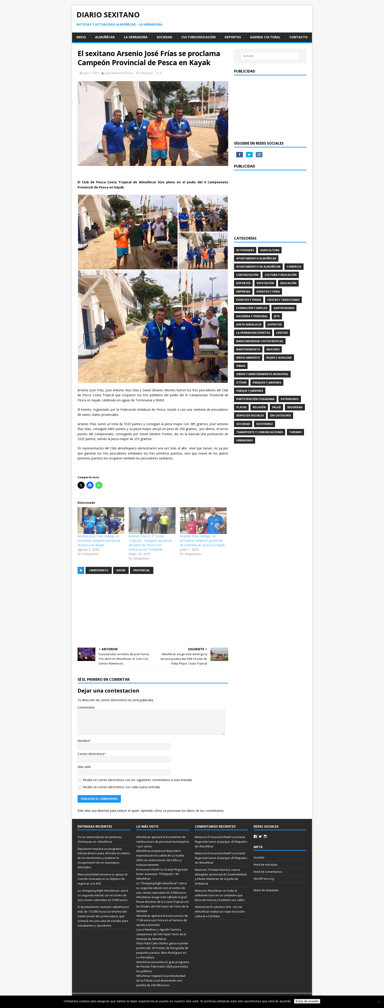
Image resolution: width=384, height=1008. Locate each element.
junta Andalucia (248, 324)
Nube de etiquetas (266, 890)
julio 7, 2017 (91, 73)
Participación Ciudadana (255, 399)
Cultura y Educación (281, 275)
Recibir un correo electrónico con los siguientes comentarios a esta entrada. (137, 780)
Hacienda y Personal (252, 316)
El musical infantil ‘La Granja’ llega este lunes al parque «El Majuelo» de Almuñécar (221, 841)
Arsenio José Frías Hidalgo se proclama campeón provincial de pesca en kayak (99, 540)
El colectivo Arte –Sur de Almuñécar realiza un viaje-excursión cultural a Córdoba (220, 911)
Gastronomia (284, 308)
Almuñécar (105, 37)
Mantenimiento (248, 349)
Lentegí (282, 333)
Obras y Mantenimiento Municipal (262, 374)
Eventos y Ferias (248, 300)
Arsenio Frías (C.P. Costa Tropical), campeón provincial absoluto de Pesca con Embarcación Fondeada (150, 542)
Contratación (247, 275)
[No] (378, 1002)
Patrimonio (290, 399)
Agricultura (269, 250)
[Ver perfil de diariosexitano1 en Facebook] (255, 836)
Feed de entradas (266, 865)
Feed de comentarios (268, 872)
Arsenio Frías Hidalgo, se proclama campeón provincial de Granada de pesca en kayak (202, 540)
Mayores (273, 349)
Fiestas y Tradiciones (283, 300)
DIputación (265, 283)
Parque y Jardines (249, 391)
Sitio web (84, 767)
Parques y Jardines (267, 382)
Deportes (233, 37)
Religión (259, 407)
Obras (240, 366)
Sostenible (264, 424)
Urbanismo (244, 440)
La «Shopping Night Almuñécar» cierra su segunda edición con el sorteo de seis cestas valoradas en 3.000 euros (103, 895)
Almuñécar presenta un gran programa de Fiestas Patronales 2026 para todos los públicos (162, 966)
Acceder (259, 857)
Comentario (86, 707)
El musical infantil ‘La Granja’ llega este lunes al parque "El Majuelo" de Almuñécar (162, 874)
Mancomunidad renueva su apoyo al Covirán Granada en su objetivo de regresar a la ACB (102, 879)
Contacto (299, 37)
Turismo (295, 432)
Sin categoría (280, 415)
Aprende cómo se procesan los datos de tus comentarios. (182, 810)
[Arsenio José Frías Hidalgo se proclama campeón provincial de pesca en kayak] (101, 520)
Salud (276, 407)
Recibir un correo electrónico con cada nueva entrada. (121, 787)
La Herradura (136, 37)
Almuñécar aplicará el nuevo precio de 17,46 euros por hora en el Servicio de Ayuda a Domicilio (162, 920)
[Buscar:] (270, 56)
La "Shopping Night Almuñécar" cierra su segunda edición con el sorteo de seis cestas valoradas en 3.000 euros (161, 888)
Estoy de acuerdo (307, 1001)
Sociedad (164, 37)
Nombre (84, 741)
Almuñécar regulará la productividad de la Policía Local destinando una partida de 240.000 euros (160, 980)
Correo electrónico (91, 754)
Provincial (141, 570)
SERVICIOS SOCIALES (250, 415)
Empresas (243, 291)
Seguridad (295, 407)
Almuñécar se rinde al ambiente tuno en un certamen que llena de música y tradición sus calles (220, 895)
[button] (128, 232)
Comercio (294, 267)
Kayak (120, 570)
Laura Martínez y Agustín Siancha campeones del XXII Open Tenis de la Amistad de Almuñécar (161, 934)
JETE (277, 316)
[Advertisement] (153, 611)
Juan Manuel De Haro (119, 73)
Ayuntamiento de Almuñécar (258, 267)
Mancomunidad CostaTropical (259, 341)
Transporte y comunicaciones (259, 432)
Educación (288, 283)
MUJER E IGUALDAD (279, 358)
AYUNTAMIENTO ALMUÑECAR (256, 258)
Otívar (241, 382)
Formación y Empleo (251, 308)
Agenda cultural (265, 37)
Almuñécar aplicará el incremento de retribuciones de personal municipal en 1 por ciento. (162, 841)
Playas (241, 407)
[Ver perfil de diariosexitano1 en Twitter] (260, 836)
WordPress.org (264, 879)
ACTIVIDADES (245, 250)
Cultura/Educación (198, 37)
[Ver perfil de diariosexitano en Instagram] (265, 836)
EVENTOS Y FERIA (268, 291)
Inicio (81, 37)
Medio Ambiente (248, 358)
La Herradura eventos (253, 333)
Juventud (275, 324)
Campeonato (98, 570)
